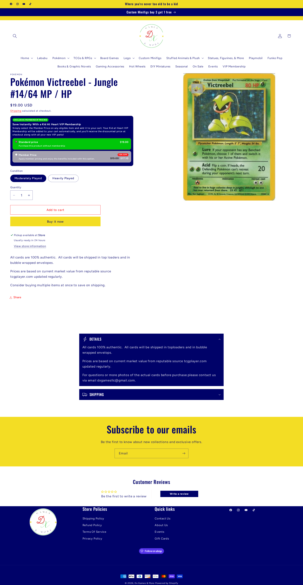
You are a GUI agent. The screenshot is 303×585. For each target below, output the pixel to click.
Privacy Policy (92, 538)
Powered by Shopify (166, 583)
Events (159, 532)
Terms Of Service (94, 532)
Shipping (15, 110)
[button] (14, 35)
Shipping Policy (93, 518)
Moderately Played (28, 178)
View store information (30, 246)
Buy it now (55, 221)
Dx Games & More (145, 583)
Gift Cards (162, 538)
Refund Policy (92, 525)
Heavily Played (63, 178)
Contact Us (162, 518)
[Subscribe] (183, 453)
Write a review (179, 493)
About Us (161, 525)
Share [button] (17, 297)
